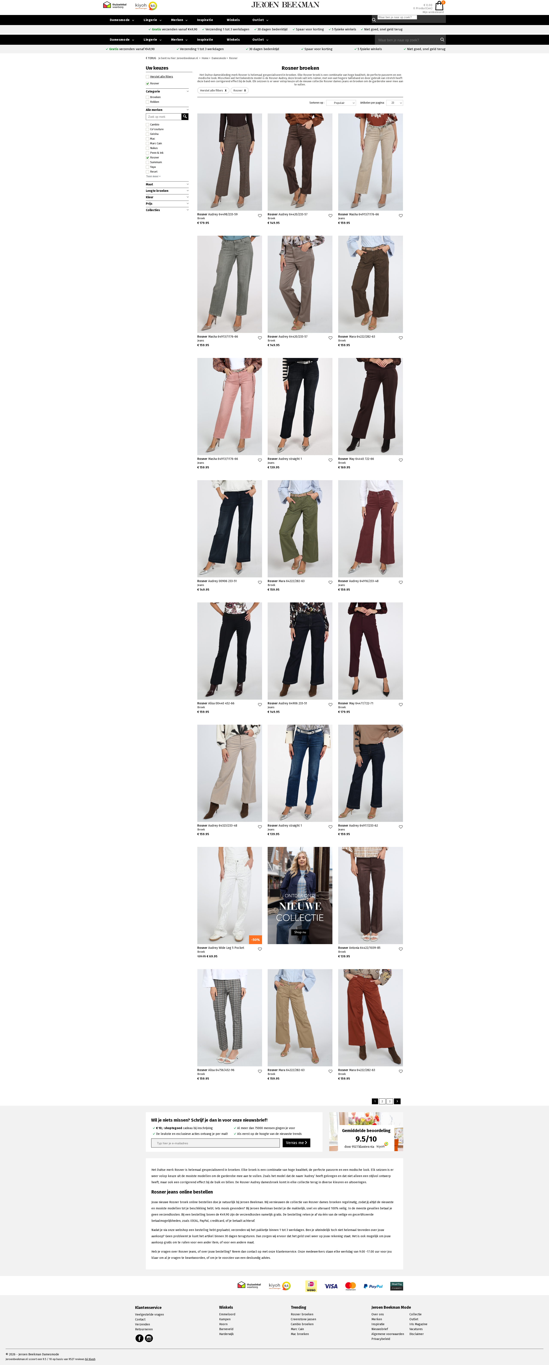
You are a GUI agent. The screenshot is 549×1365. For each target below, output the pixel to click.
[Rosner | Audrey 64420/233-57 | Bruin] (300, 162)
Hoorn (223, 1324)
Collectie (415, 1314)
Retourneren (144, 1329)
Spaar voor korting (318, 49)
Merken (177, 40)
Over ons (377, 1314)
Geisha (154, 134)
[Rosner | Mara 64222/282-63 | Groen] (300, 528)
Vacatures (416, 1329)
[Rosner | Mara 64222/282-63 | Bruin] (370, 284)
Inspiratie (205, 40)
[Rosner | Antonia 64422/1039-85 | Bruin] (370, 895)
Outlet (258, 40)
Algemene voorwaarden (387, 1334)
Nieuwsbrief (379, 1329)
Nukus (154, 148)
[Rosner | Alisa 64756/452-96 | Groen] (229, 1017)
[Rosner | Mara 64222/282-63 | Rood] (370, 1017)
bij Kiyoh (90, 1359)
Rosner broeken (302, 1314)
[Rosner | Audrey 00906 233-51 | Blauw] (229, 528)
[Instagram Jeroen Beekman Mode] (149, 1338)
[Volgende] (397, 1101)
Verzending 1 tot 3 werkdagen (202, 49)
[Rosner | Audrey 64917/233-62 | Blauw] (370, 773)
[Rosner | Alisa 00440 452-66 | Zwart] (229, 651)
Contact (140, 1319)
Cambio (154, 124)
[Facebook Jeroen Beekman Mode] (139, 1338)
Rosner (154, 157)
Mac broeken (300, 1334)
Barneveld (226, 1329)
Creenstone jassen (303, 1319)
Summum (156, 162)
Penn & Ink (156, 152)
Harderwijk (226, 1334)
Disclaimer (416, 1334)
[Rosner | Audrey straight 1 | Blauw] (300, 406)
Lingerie (150, 40)
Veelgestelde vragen (149, 1314)
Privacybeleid (380, 1339)
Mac (152, 138)
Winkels (233, 40)
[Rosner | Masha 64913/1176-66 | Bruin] (370, 162)
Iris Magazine (418, 1324)
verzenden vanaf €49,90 (132, 49)
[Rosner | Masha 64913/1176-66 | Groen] (229, 284)
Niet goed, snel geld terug (426, 49)
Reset (153, 171)
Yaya (153, 166)
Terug (151, 58)
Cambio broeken (302, 1324)
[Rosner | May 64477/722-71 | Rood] (370, 651)
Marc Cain (156, 143)
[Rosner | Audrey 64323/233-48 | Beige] (229, 773)
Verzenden (142, 1324)
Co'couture (157, 129)
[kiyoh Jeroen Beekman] (280, 1285)
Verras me (295, 1142)
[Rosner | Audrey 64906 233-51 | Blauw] (300, 651)
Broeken (155, 97)
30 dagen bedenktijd (264, 49)
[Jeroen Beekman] (286, 4)
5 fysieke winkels (370, 49)
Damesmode (120, 40)
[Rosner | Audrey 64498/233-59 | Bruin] (229, 162)
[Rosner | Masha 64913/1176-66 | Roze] (229, 406)
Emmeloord (227, 1314)
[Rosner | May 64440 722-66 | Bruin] (370, 406)
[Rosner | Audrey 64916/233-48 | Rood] (370, 528)
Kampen (225, 1319)
